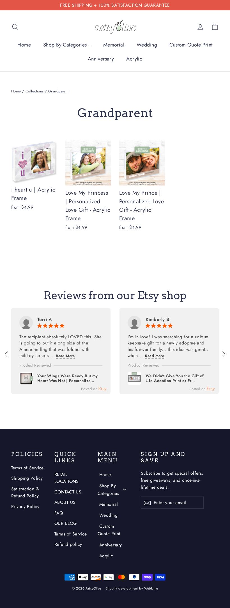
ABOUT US (64, 502)
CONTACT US (67, 492)
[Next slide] (223, 354)
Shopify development (122, 588)
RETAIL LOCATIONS (66, 477)
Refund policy (68, 544)
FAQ (58, 513)
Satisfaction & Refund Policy (25, 492)
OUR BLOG (65, 523)
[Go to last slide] (6, 354)
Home (16, 91)
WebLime (151, 588)
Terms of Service (27, 468)
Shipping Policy (27, 478)
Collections (35, 91)
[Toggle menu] (124, 489)
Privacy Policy (25, 506)
